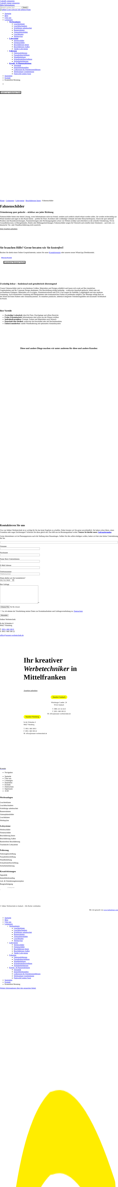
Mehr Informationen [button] (7, 5)
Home (2, 201)
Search (25, 7)
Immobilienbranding (7, 878)
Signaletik (3, 875)
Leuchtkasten (19, 939)
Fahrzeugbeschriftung (8, 854)
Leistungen (10, 201)
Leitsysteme (20, 201)
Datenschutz (78, 611)
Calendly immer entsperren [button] (10, 3)
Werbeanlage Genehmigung (24, 976)
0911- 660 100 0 (8, 629)
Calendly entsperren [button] (7, 1)
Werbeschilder (5, 830)
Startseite (8, 776)
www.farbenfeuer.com (111, 910)
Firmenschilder (5, 833)
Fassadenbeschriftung (8, 857)
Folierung (4, 850)
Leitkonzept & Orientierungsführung (27, 974)
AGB (7, 791)
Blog (6, 920)
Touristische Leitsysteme (9, 845)
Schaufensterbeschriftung (9, 863)
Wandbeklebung (6, 860)
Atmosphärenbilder (7, 814)
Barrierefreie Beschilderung (10, 842)
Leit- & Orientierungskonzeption (12, 881)
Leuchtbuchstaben (6, 805)
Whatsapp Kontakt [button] (6, 257)
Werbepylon (4, 820)
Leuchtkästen (5, 817)
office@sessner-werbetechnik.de (12, 635)
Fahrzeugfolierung (20, 957)
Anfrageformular (104, 532)
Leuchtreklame (5, 802)
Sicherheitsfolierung (7, 866)
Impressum (9, 789)
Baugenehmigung (6, 884)
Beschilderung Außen (8, 839)
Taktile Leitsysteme (21, 953)
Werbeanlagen (6, 797)
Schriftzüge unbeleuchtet (9, 808)
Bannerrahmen (5, 811)
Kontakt (7, 785)
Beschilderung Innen (33, 201)
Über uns (8, 778)
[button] (10, 92)
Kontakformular (55, 252)
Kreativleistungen (8, 871)
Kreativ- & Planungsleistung (19, 968)
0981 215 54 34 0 (60, 709)
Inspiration (8, 783)
